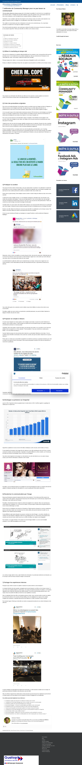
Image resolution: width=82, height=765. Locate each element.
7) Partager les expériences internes (10, 47)
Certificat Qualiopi (45, 750)
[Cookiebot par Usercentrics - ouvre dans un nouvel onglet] (62, 374)
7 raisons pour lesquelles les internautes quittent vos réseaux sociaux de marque (22, 708)
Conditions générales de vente (48, 745)
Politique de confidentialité (47, 742)
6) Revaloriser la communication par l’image (12, 45)
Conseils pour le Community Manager (26, 730)
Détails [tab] (41, 377)
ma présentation (24, 723)
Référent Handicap (46, 751)
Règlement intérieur (46, 747)
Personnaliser (40, 390)
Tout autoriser (59, 390)
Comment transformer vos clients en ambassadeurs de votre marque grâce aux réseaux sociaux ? (25, 713)
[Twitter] (5, 726)
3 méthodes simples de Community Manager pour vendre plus (18, 703)
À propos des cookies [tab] (60, 377)
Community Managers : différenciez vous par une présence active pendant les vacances (23, 712)
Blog (43, 738)
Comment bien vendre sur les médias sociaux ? (15, 710)
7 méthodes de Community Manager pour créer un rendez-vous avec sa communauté (23, 702)
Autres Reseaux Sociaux (15, 730)
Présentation (44, 737)
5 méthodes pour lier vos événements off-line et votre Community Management (21, 706)
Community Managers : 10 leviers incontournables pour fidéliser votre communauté (22, 705)
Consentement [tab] (21, 377)
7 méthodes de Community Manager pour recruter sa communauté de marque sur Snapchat (24, 709)
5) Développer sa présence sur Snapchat (11, 44)
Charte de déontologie (46, 744)
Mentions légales (45, 741)
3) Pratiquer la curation (8, 41)
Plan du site (44, 748)
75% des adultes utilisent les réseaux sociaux (12, 13)
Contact (43, 739)
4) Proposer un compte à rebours (10, 42)
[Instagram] (3, 726)
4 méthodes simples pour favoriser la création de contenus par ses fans (20, 700)
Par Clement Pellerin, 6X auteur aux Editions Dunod (12, 1)
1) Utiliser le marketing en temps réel (10, 38)
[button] (77, 5)
